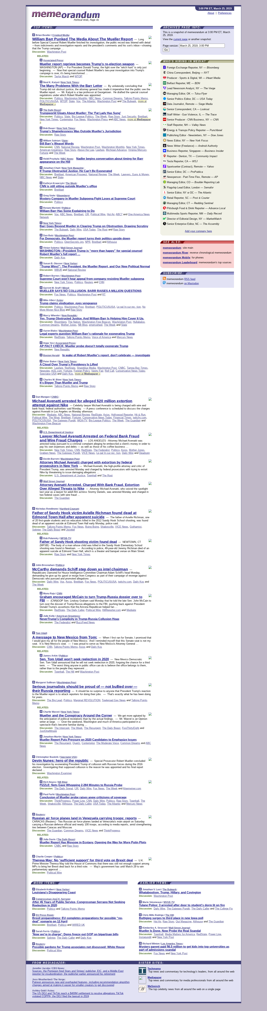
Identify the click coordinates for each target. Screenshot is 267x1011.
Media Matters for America (180, 934)
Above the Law (85, 149)
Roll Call (109, 370)
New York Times (70, 82)
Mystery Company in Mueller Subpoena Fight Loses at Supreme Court (87, 198)
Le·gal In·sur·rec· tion (129, 306)
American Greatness (51, 149)
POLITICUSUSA (49, 101)
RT (104, 294)
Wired (65, 288)
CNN (57, 147)
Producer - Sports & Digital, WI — (193, 77)
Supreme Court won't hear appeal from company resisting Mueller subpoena (92, 278)
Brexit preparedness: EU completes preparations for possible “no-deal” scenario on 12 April (77, 919)
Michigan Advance (116, 149)
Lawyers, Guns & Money (135, 174)
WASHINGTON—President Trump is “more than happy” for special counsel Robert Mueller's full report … (91, 252)
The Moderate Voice (107, 743)
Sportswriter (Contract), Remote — (190, 166)
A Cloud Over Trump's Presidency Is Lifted (69, 364)
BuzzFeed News (85, 622)
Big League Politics (83, 116)
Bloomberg (63, 195)
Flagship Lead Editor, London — (189, 187)
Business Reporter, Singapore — (195, 150)
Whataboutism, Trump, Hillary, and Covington (170, 892)
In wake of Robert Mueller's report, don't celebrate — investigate (106, 355)
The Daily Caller (75, 610)
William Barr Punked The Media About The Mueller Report (82, 39)
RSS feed (189, 279)
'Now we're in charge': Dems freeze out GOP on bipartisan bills (75, 934)
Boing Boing (92, 526)
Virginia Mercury (137, 149)
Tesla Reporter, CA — (182, 161)
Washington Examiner (59, 773)
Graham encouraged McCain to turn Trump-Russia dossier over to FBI (91, 598)
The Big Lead (54, 700)
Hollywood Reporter (122, 414)
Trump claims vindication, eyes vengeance (68, 303)
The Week (101, 116)
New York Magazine (72, 168)
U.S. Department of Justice (58, 432)
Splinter (36, 529)
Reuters (88, 282)
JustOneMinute (48, 730)
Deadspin (144, 453)
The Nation (74, 321)
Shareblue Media (86, 367)
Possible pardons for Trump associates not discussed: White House (78, 947)
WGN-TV (82, 420)
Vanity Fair (97, 370)
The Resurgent (92, 728)
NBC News (95, 98)
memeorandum (172, 247)
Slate (72, 101)
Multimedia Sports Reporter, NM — (194, 213)
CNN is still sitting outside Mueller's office (68, 186)
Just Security (128, 116)
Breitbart (142, 116)
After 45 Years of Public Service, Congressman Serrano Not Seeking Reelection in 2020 (78, 903)
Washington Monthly (75, 98)
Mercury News (125, 337)
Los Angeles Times (172, 944)
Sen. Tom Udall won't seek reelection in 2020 (74, 659)
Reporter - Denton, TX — (191, 156)
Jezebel (70, 529)
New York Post (165, 937)
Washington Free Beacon (96, 321)
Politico (58, 98)
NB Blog (82, 324)
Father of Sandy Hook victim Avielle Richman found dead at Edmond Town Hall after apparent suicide (84, 515)
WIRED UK (78, 924)
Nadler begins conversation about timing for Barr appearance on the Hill (91, 160)
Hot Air (110, 214)
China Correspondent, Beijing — (187, 72)
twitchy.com (139, 417)
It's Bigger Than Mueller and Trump (64, 382)
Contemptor (66, 119)
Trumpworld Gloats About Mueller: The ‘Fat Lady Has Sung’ (80, 113)
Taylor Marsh (61, 76)
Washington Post (56, 51)
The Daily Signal (63, 788)
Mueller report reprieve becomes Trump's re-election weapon (87, 64)
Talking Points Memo (136, 98)
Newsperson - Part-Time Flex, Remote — (192, 176)
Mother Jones (68, 324)
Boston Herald (51, 355)
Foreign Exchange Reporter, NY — (192, 67)
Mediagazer (154, 977)
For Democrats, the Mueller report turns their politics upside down (85, 238)
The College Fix (224, 908)
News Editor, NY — (187, 140)
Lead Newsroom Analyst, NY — (190, 88)
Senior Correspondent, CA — (187, 109)
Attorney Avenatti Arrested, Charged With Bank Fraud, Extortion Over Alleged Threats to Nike (89, 486)
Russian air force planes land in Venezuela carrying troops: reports (84, 818)
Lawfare (100, 149)
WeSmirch (154, 986)
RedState (59, 337)
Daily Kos (59, 257)
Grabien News (48, 453)
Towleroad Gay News (114, 700)
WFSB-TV (65, 538)
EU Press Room (45, 915)
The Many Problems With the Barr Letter (71, 86)
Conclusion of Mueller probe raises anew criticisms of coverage (83, 797)
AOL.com (56, 370)
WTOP (78, 76)
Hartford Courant (69, 509)
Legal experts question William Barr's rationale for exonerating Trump (87, 333)
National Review (70, 147)
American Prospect (76, 174)
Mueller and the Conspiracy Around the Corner (76, 715)
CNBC (121, 367)
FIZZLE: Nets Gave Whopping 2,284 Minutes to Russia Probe (81, 785)
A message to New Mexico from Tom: (64, 637)
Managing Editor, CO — (193, 182)
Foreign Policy (82, 370)
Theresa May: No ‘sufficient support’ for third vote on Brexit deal (82, 860)
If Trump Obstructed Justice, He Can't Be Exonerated (76, 171)
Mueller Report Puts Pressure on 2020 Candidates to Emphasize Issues (88, 739)
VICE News (88, 453)
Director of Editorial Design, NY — (193, 218)
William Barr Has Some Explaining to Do (67, 210)
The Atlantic (89, 101)
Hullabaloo (139, 321)
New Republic (69, 315)
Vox (78, 101)
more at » (87, 373)
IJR (87, 214)
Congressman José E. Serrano (53, 899)
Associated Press (53, 60)
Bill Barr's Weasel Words (57, 143)
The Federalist (101, 450)
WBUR (58, 269)
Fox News (80, 119)
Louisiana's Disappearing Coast (54, 892)
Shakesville (107, 526)
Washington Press (97, 119)
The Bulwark (129, 101)
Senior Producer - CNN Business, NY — (192, 119)
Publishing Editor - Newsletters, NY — (194, 135)
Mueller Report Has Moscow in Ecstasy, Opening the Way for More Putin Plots (93, 842)
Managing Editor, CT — (189, 203)
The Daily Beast (52, 110)
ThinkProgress (62, 800)
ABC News (119, 119)
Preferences (225, 13)
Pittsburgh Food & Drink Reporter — (195, 208)
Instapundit (145, 937)
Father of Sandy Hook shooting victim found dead (78, 542)
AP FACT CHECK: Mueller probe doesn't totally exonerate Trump (84, 346)
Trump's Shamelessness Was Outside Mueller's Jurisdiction (80, 131)
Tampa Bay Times (137, 367)
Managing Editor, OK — (186, 93)
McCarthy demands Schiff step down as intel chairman (80, 569)
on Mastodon (191, 283)
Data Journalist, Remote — (189, 104)
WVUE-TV (169, 902)
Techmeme (154, 968)
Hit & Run (139, 414)
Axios (59, 300)
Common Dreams (112, 98)
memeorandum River (175, 252)
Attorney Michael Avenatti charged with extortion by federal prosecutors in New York (86, 464)
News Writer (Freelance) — (192, 145)
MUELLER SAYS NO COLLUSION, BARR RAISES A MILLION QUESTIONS (91, 290)
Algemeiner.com (132, 788)
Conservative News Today (130, 370)
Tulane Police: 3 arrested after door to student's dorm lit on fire (182, 905)
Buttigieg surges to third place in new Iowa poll (171, 918)
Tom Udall (41, 633)
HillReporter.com (111, 610)
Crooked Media (60, 35)
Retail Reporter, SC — (187, 197)
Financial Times (122, 417)
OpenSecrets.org (73, 241)
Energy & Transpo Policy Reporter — (194, 130)
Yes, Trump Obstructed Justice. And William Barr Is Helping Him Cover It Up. (92, 318)
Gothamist (136, 526)
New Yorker (70, 263)
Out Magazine (184, 921)
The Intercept (61, 728)
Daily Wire (76, 229)
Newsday (45, 370)
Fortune (44, 152)
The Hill (70, 671)
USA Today (89, 229)
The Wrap (54, 417)
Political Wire (97, 214)
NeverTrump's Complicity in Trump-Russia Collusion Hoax (79, 619)
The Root (102, 229)
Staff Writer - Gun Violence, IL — (191, 114)
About (211, 13)
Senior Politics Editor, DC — (189, 98)
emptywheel (95, 324)
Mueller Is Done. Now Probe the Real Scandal (170, 930)
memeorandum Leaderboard (180, 262)
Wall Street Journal (71, 248)
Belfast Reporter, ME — (183, 83)
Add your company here (198, 231)
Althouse (112, 241)
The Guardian (133, 420)
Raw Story (114, 116)
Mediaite (51, 414)
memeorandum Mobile (176, 257)
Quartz (76, 743)
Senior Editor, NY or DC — (188, 192)
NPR (87, 241)
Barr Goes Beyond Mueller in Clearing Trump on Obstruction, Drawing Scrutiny (94, 226)
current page (180, 39)
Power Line (78, 800)
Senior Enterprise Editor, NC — (192, 223)
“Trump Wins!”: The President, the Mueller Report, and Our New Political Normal (95, 266)
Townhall (92, 475)
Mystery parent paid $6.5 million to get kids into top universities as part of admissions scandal (184, 948)
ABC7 (119, 214)
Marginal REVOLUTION (86, 700)
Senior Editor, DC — (184, 171)
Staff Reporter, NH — (186, 124)
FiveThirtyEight (130, 728)
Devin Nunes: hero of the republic (60, 761)
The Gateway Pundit (64, 420)
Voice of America (101, 337)
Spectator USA (48, 373)
